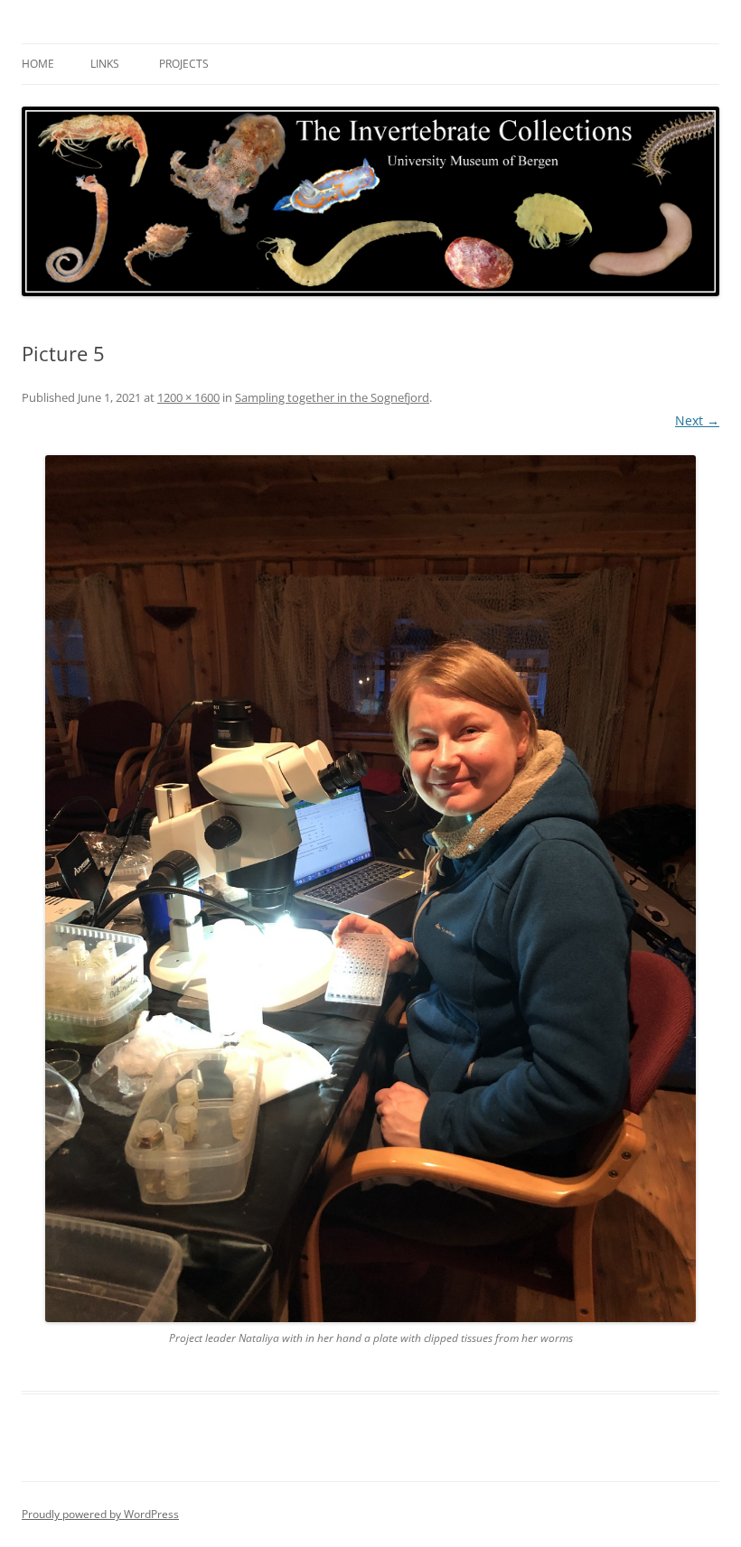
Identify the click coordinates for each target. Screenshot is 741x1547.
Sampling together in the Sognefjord (332, 397)
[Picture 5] (370, 888)
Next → (697, 420)
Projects (184, 63)
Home (38, 63)
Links (104, 63)
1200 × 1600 (188, 397)
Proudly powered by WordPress (100, 1514)
